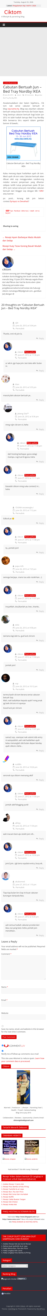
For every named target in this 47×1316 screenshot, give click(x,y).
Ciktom (13, 11)
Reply (41, 338)
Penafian (7, 1293)
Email (4, 1000)
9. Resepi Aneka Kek (9, 1204)
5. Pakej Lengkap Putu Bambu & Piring (15, 1253)
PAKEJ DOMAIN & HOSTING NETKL (25, 1222)
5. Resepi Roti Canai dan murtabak (14, 1194)
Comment (6, 954)
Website (4, 1013)
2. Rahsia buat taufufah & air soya (14, 1246)
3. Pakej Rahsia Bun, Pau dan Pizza (14, 1248)
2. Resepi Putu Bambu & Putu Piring (15, 1187)
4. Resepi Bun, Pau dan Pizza (12, 1192)
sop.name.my (13, 109)
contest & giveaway (10, 83)
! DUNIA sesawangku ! (24, 507)
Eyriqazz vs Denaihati (19, 201)
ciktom (19, 95)
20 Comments (29, 95)
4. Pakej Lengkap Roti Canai (11, 1250)
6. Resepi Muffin (7, 1197)
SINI (41, 191)
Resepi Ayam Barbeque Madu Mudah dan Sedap (22, 239)
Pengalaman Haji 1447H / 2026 (24, 6)
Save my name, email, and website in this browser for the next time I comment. (22, 1030)
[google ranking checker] (9, 1279)
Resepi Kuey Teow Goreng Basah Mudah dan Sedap (22, 248)
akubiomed (20, 881)
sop (16, 683)
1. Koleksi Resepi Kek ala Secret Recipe (16, 1244)
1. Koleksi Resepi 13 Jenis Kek (12, 1184)
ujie (16, 323)
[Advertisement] (23, 51)
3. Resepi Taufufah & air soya (12, 1189)
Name (4, 987)
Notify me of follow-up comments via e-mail (20, 1054)
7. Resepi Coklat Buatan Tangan (13, 1199)
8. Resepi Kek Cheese (9, 1202)
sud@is (18, 764)
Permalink (20, 328)
